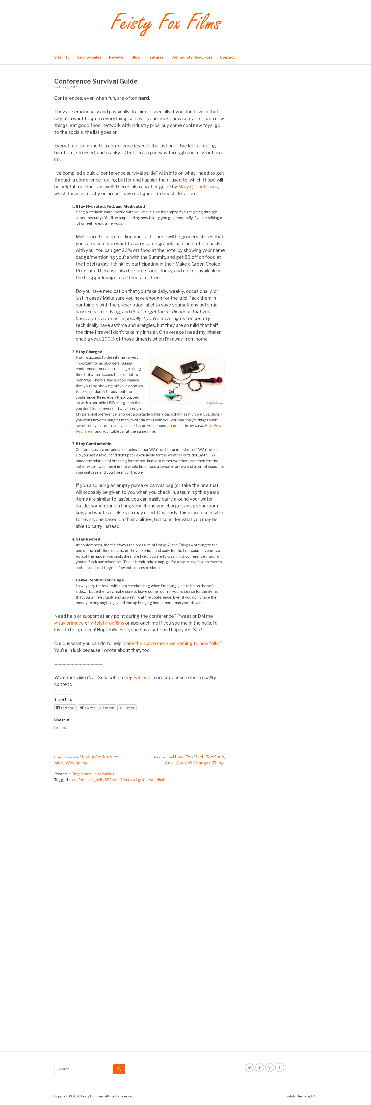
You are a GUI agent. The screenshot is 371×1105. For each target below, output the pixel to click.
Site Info (62, 57)
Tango (173, 425)
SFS (108, 780)
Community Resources (192, 57)
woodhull (157, 780)
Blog (135, 57)
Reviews (116, 57)
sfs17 (118, 780)
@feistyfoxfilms (107, 623)
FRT (314, 1096)
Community (91, 774)
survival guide (136, 780)
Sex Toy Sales (89, 57)
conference (82, 780)
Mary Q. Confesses (198, 186)
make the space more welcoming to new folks (171, 643)
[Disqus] (139, 848)
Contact (227, 57)
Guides (108, 774)
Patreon (141, 677)
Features (155, 57)
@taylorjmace (69, 623)
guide (98, 780)
